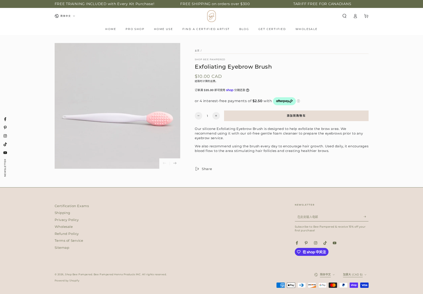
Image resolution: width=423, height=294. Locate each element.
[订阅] (366, 216)
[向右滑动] (175, 163)
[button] (344, 16)
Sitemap (62, 247)
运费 (212, 81)
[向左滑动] (164, 163)
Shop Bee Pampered (210, 59)
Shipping (62, 213)
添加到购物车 (296, 115)
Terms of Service (69, 240)
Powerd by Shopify (67, 280)
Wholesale (64, 227)
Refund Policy (67, 234)
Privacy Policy (67, 220)
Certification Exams (72, 206)
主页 (197, 50)
